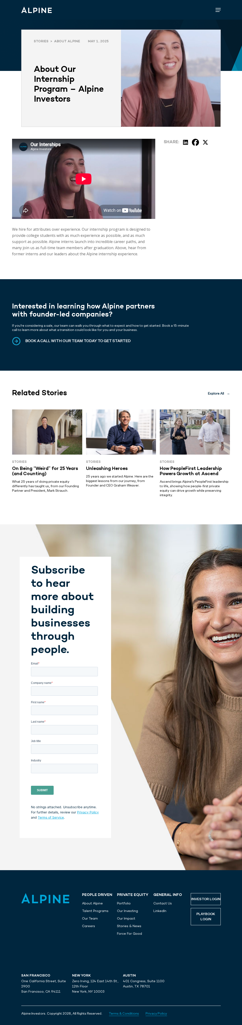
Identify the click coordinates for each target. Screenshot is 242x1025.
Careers (88, 926)
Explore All (219, 393)
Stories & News (129, 926)
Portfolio (124, 903)
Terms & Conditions (124, 1013)
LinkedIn (159, 911)
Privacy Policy (88, 812)
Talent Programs (95, 911)
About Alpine (92, 903)
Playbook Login (205, 916)
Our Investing (127, 911)
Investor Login (205, 899)
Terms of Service (51, 817)
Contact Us (162, 903)
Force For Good (129, 933)
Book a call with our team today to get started (78, 341)
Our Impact (126, 918)
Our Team (90, 918)
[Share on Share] (185, 142)
